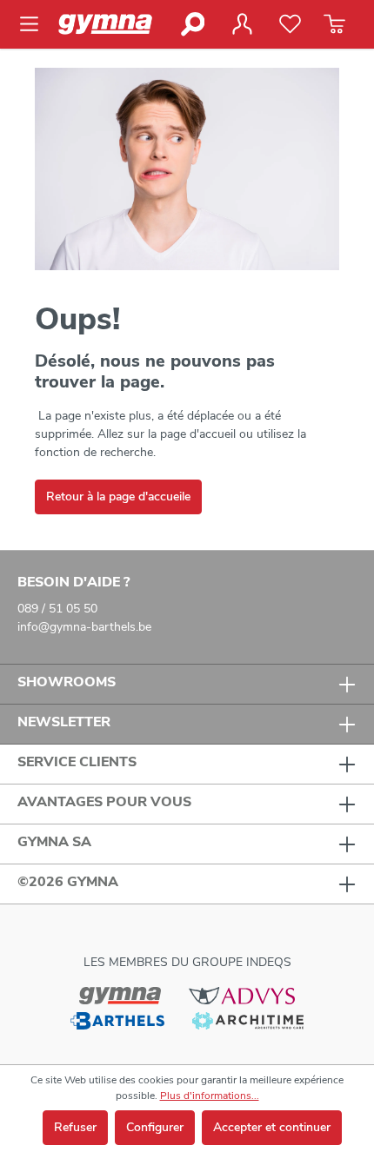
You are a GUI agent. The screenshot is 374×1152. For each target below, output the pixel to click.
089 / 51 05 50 (57, 608)
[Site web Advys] (241, 994)
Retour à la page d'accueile (118, 496)
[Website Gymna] (120, 994)
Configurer (155, 1127)
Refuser (75, 1127)
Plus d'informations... (209, 1095)
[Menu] (34, 24)
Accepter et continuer (272, 1127)
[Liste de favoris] (290, 24)
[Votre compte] (242, 24)
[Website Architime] (248, 1020)
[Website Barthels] (117, 1020)
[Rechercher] (192, 24)
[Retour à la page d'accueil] (113, 24)
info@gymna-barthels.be (84, 627)
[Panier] (334, 24)
